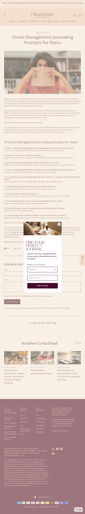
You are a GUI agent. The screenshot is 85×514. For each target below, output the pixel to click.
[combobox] (42, 269)
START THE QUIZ (42, 285)
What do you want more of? (36, 264)
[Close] (59, 224)
